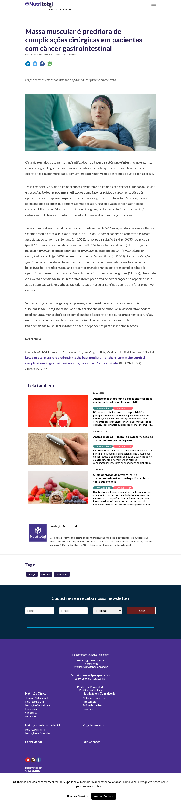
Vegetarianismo (93, 725)
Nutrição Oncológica (37, 705)
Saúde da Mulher (92, 705)
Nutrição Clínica (35, 693)
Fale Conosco (91, 742)
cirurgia (32, 574)
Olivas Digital (33, 770)
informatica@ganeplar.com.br (90, 666)
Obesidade (62, 574)
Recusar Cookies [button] (77, 796)
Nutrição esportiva (94, 697)
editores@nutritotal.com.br (91, 678)
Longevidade (34, 742)
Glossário (31, 712)
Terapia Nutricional (36, 697)
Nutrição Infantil (35, 729)
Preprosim (31, 709)
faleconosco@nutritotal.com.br (90, 654)
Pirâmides (31, 716)
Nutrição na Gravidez (37, 733)
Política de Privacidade (90, 687)
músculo (46, 574)
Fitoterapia (89, 701)
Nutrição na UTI (34, 701)
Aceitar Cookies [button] (103, 796)
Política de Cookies (90, 690)
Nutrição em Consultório (99, 693)
